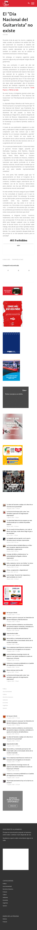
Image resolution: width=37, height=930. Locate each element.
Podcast (5, 892)
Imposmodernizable (12, 633)
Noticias (5, 919)
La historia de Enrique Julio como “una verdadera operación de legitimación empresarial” (18, 513)
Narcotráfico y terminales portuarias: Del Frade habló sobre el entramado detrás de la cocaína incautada (20, 640)
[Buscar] (28, 3)
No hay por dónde (12, 612)
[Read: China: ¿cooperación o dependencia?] (4, 570)
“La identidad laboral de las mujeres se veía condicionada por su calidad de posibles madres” (19, 522)
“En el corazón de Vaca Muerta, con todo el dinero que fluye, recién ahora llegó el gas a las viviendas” (19, 531)
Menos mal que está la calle (15, 670)
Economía (5, 702)
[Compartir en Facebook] (8, 270)
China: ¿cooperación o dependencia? (17, 570)
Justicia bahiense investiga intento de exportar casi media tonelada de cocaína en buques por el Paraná (19, 656)
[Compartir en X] (18, 270)
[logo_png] (15, 3)
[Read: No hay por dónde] (4, 613)
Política (4, 689)
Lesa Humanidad (7, 691)
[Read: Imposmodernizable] (4, 634)
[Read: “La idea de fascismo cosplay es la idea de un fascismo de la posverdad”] (4, 505)
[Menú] (32, 3)
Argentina (5, 705)
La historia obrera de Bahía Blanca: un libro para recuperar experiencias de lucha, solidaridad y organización (19, 547)
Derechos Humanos (8, 697)
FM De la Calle (19, 259)
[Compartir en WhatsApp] (29, 270)
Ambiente (5, 700)
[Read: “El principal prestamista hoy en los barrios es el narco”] (4, 781)
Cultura (5, 34)
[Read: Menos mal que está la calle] (4, 670)
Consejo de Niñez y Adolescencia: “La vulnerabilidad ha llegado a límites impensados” (17, 556)
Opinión (5, 905)
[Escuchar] (13, 295)
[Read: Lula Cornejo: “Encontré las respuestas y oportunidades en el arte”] (4, 575)
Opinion (5, 708)
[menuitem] (28, 3)
